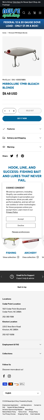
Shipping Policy (23, 414)
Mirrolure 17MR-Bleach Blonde (18, 33)
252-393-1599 (8, 316)
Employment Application (10, 405)
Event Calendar (35, 414)
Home (4, 33)
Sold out (30, 111)
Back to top (22, 287)
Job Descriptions (26, 405)
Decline (21, 225)
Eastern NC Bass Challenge (15, 407)
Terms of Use (22, 412)
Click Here (17, 2)
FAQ (3, 407)
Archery (30, 252)
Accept (21, 219)
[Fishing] (11, 240)
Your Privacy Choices (9, 414)
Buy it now (22, 118)
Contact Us (37, 405)
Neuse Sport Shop (13, 401)
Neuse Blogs (29, 409)
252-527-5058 (8, 334)
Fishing (11, 252)
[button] (34, 13)
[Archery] (30, 240)
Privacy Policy (12, 212)
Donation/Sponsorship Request (12, 409)
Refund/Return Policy (9, 412)
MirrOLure (6, 80)
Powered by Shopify (25, 401)
